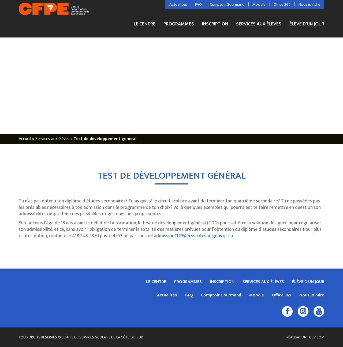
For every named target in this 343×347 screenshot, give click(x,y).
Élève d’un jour (306, 24)
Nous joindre (309, 4)
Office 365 (282, 4)
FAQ (198, 4)
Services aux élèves (258, 24)
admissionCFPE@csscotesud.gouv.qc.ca (193, 236)
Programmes (178, 24)
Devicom (316, 337)
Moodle (259, 4)
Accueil (25, 138)
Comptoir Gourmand (227, 4)
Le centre (144, 24)
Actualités (178, 4)
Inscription (215, 24)
